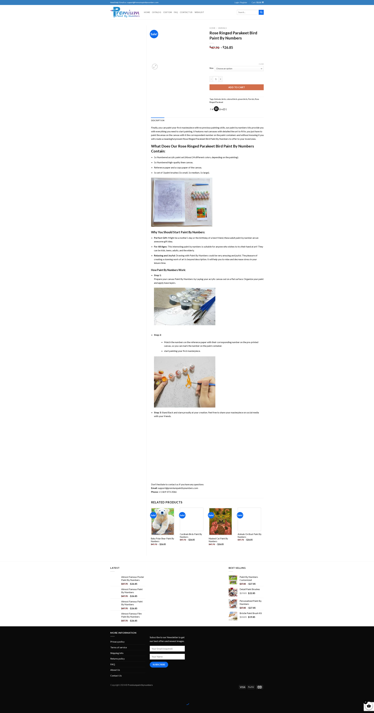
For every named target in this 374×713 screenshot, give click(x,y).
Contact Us (186, 12)
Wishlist (199, 12)
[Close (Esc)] (3, 695)
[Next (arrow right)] (11, 708)
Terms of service (118, 647)
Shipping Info (116, 653)
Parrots (251, 99)
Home (147, 12)
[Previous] (151, 529)
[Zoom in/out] (11, 695)
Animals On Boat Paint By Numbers (249, 535)
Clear (261, 64)
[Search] (261, 12)
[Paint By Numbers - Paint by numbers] (125, 12)
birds (224, 99)
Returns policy (117, 658)
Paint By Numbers (192, 232)
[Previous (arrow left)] (3, 708)
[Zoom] (155, 66)
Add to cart (236, 87)
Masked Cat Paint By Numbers (218, 540)
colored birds (232, 99)
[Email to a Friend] (216, 108)
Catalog (156, 12)
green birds (242, 99)
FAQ (176, 12)
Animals (222, 28)
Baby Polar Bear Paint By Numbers (162, 540)
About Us (115, 669)
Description (158, 120)
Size (211, 68)
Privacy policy (117, 641)
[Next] (263, 529)
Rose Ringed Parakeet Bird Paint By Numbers (206, 138)
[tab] (158, 120)
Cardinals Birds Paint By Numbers (191, 535)
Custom (167, 12)
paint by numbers (238, 127)
